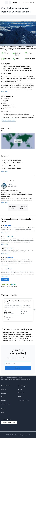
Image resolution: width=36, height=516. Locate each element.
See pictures (31, 42)
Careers (3, 435)
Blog (2, 448)
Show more (4, 253)
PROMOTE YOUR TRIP (9, 461)
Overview (3, 17)
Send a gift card (5, 438)
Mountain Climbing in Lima (26, 375)
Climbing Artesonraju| (20, 369)
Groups (17, 17)
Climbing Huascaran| (8, 369)
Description (10, 17)
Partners (3, 427)
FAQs (19, 431)
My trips (20, 423)
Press (2, 431)
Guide (34, 17)
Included (23, 17)
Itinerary (29, 17)
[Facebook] (2, 452)
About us (3, 424)
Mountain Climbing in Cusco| (10, 375)
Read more (4, 105)
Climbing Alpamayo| (7, 367)
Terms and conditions (23, 434)
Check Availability (28, 512)
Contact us (21, 427)
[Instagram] (6, 452)
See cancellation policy (8, 133)
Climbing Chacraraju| (8, 373)
